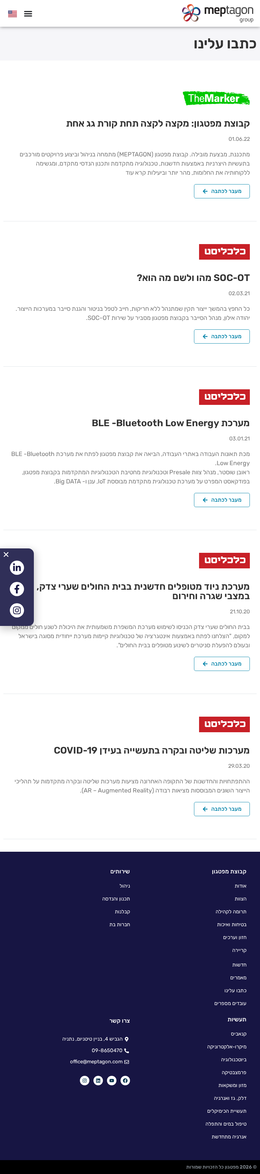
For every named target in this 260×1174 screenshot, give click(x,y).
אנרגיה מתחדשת (229, 1137)
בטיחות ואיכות (231, 924)
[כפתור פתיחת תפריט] (28, 13)
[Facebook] (125, 1080)
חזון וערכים (234, 937)
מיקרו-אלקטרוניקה (226, 1047)
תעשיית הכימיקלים (226, 1111)
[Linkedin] (98, 1080)
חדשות (239, 965)
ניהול (125, 886)
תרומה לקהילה (231, 912)
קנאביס (238, 1034)
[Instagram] (84, 1080)
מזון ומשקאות (232, 1085)
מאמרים (238, 978)
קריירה (239, 950)
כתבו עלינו (235, 990)
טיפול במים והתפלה (225, 1124)
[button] (6, 554)
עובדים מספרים (230, 1003)
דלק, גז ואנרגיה (230, 1098)
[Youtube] (111, 1080)
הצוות (240, 899)
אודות (240, 886)
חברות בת (119, 924)
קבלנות (122, 912)
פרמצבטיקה (234, 1072)
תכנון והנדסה (116, 899)
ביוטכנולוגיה (233, 1060)
